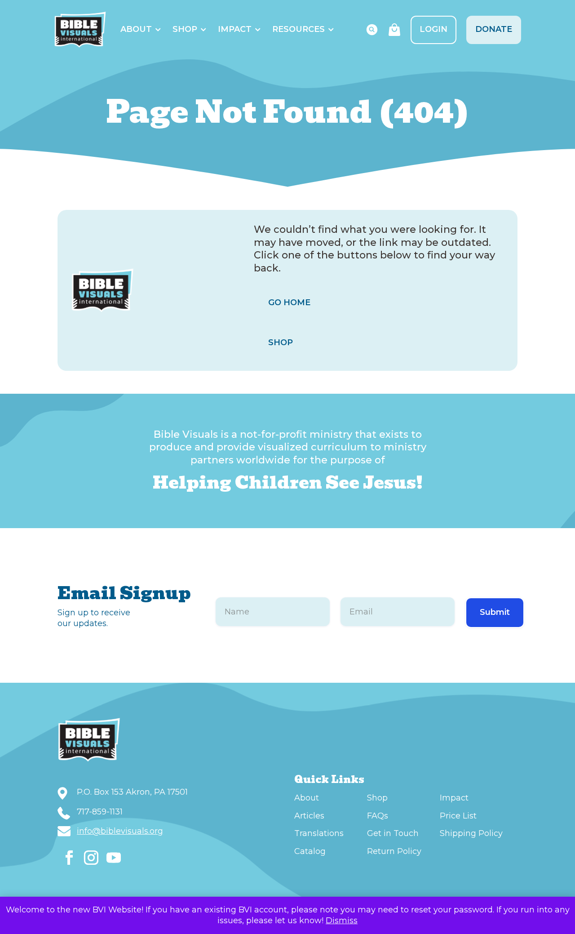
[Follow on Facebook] (69, 857)
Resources (298, 29)
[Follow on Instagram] (91, 857)
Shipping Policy (471, 833)
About (136, 29)
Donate (493, 29)
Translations (319, 833)
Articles (309, 816)
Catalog (310, 851)
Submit (495, 612)
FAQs (377, 816)
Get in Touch (393, 833)
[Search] (372, 29)
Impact (235, 29)
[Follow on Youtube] (113, 857)
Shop (184, 29)
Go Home (289, 302)
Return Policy (394, 851)
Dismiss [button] (342, 920)
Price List (458, 816)
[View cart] (394, 29)
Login (433, 29)
